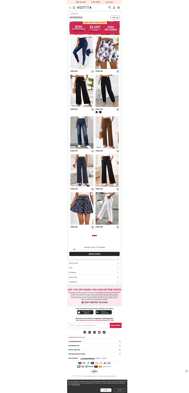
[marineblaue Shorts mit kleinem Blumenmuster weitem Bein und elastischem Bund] (82, 208)
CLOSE (120, 390)
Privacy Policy (76, 384)
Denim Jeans (73, 263)
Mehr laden (94, 254)
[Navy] (100, 112)
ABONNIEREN (116, 325)
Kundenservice (73, 345)
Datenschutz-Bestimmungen (107, 376)
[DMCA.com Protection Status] (94, 371)
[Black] (96, 112)
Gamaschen (73, 282)
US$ (96, 358)
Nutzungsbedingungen (90, 376)
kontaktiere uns (74, 349)
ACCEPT (106, 390)
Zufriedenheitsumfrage (76, 337)
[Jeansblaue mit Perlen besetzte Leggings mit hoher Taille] (82, 53)
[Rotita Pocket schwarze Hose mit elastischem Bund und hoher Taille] (107, 91)
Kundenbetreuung (74, 341)
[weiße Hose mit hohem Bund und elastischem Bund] (107, 208)
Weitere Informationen (76, 354)
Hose (71, 268)
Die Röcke (72, 272)
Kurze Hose (73, 277)
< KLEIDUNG (73, 14)
